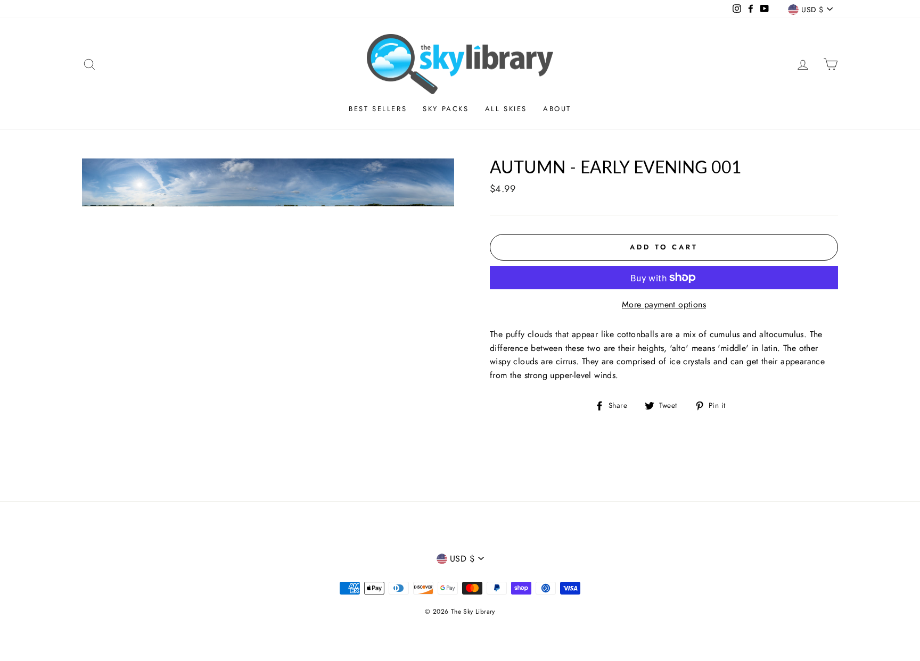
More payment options (664, 304)
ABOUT (557, 109)
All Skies (506, 109)
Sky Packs (446, 109)
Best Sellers (378, 109)
